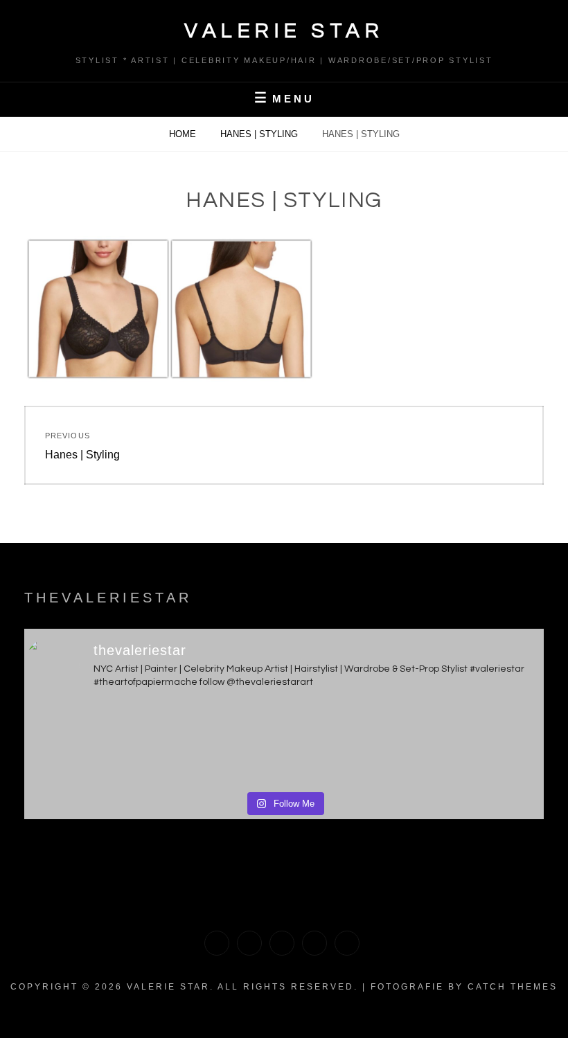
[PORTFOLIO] (216, 943)
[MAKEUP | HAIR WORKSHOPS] (249, 943)
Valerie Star (284, 31)
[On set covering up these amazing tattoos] (349, 744)
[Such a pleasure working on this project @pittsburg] (218, 744)
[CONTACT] (347, 943)
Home (184, 134)
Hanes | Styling (260, 134)
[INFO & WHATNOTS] (281, 943)
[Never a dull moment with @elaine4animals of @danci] (480, 744)
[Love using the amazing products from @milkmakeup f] (87, 744)
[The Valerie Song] (314, 943)
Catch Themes (513, 987)
